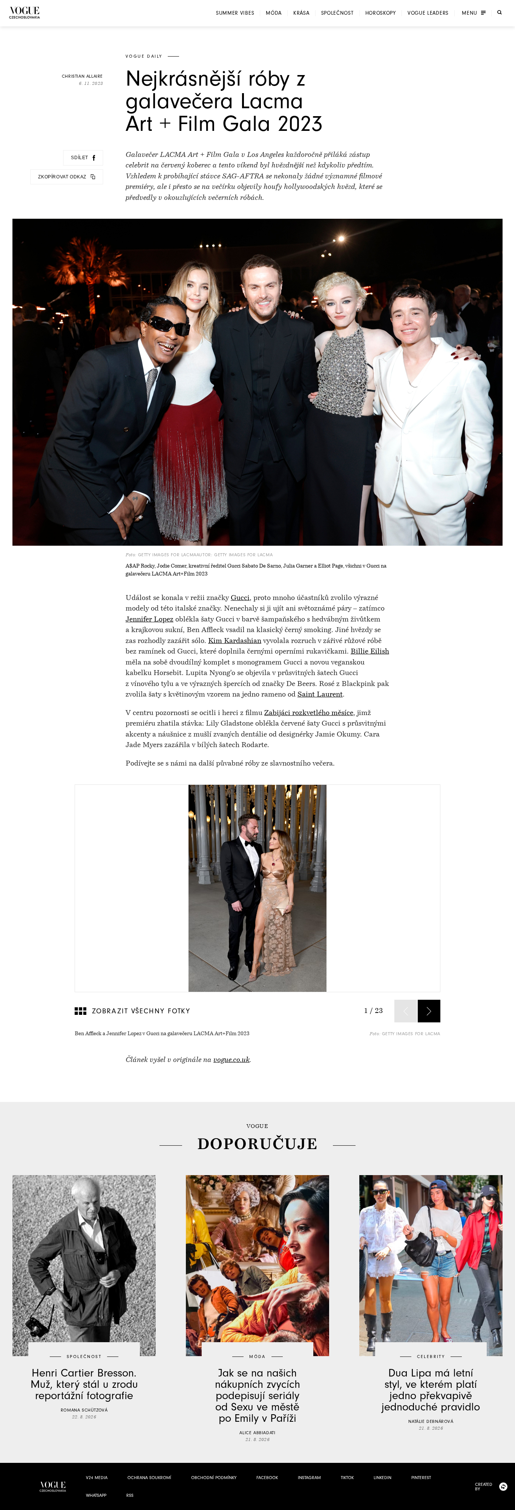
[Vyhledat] (499, 12)
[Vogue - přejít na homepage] (24, 12)
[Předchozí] (405, 1011)
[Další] (429, 1011)
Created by (483, 1486)
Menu (469, 13)
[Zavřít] (507, 1502)
